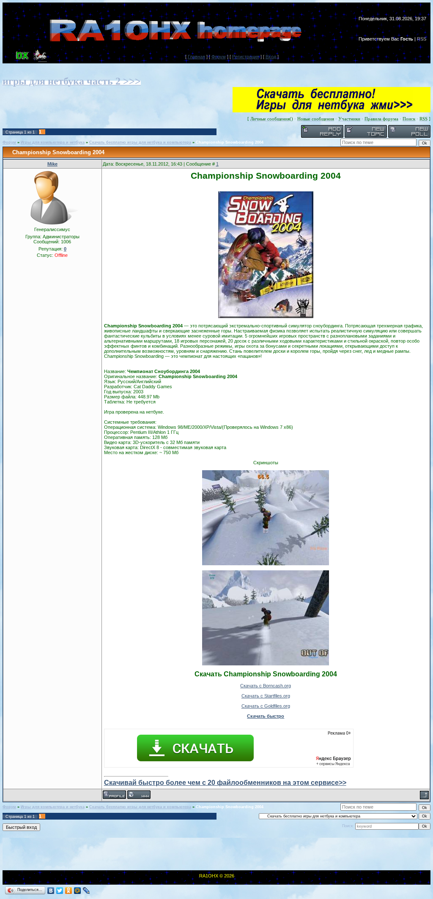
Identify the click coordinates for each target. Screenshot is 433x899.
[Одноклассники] (68, 890)
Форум (218, 56)
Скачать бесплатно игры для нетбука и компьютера (140, 142)
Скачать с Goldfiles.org (265, 705)
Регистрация (245, 56)
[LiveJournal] (86, 890)
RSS (421, 38)
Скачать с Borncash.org (265, 685)
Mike (52, 163)
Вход (271, 56)
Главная (196, 56)
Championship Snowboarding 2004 (229, 142)
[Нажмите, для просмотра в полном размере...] (265, 316)
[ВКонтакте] (51, 890)
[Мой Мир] (77, 890)
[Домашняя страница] (139, 794)
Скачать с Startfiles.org (265, 695)
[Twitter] (59, 890)
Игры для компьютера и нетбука (53, 142)
